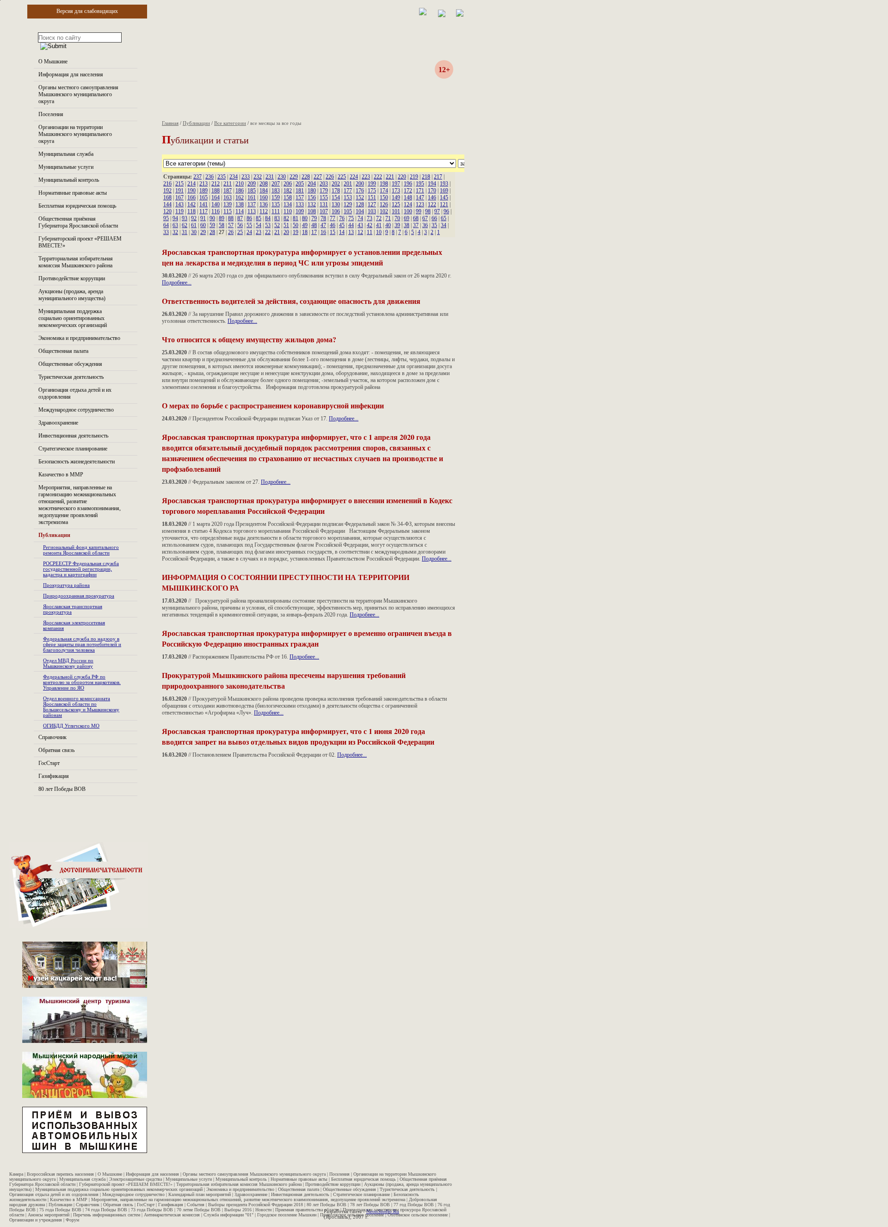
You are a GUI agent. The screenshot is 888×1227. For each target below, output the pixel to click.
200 (360, 183)
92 (194, 218)
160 (263, 197)
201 (348, 183)
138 (239, 204)
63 (175, 225)
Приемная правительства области (307, 1209)
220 (402, 176)
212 (215, 183)
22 (268, 232)
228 (306, 176)
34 (443, 225)
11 (369, 232)
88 (231, 218)
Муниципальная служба (65, 154)
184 (263, 190)
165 (203, 197)
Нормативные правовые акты (72, 193)
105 (348, 211)
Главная (170, 123)
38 (406, 225)
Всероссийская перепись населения (60, 1174)
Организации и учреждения (35, 1219)
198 (384, 183)
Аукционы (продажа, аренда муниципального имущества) (71, 295)
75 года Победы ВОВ (60, 1209)
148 (408, 197)
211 (227, 183)
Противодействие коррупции (71, 278)
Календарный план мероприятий (199, 1194)
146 (432, 197)
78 (323, 218)
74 (360, 218)
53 (268, 225)
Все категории (230, 123)
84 (268, 218)
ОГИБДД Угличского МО (71, 725)
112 (263, 211)
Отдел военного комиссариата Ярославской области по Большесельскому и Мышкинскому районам (81, 707)
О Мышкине (53, 61)
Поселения (50, 114)
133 (300, 204)
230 (282, 176)
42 (369, 225)
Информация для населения (70, 74)
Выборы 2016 (238, 1209)
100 (408, 211)
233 (245, 176)
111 (275, 211)
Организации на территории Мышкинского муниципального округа (75, 134)
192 (167, 190)
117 (203, 211)
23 (258, 232)
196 (408, 183)
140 (215, 204)
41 (379, 225)
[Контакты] (441, 15)
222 (378, 176)
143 (179, 204)
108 (312, 211)
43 (360, 225)
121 (444, 204)
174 (384, 190)
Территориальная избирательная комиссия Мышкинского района (75, 262)
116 (215, 211)
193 (444, 183)
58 (221, 225)
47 (323, 225)
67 (425, 218)
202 (336, 183)
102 (384, 211)
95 (166, 218)
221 (390, 176)
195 (420, 183)
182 (288, 190)
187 (227, 190)
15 (332, 232)
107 (324, 211)
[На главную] (422, 13)
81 (295, 218)
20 (286, 232)
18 (305, 232)
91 (203, 218)
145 (444, 197)
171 (420, 190)
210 (239, 183)
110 (288, 211)
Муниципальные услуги (65, 167)
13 (351, 232)
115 (227, 211)
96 (446, 211)
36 (425, 225)
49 (305, 225)
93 (184, 218)
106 (336, 211)
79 (314, 218)
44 (351, 225)
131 (324, 204)
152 (360, 197)
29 (203, 232)
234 (233, 176)
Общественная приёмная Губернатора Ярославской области (78, 222)
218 (426, 176)
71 (388, 218)
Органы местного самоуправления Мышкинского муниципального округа (78, 94)
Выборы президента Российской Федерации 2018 (255, 1204)
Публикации (54, 535)
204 (312, 183)
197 (396, 183)
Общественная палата (63, 351)
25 (240, 232)
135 (275, 204)
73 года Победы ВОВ (152, 1209)
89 (221, 218)
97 (437, 211)
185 (251, 190)
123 (420, 204)
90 (212, 218)
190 (191, 190)
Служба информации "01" (228, 1214)
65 (443, 218)
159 (275, 197)
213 (203, 183)
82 (286, 218)
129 (348, 204)
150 (384, 197)
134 (288, 204)
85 (258, 218)
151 (372, 197)
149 (396, 197)
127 (372, 204)
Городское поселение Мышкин (286, 1214)
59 (212, 225)
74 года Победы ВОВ (106, 1209)
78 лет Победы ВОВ (370, 1204)
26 (231, 232)
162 (239, 197)
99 (418, 211)
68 (416, 218)
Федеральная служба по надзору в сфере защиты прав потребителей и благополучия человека (82, 644)
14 (342, 232)
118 (191, 211)
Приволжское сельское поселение (352, 1214)
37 (416, 225)
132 (312, 204)
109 (300, 211)
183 (275, 190)
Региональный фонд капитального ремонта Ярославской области (81, 549)
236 (209, 176)
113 (251, 211)
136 (263, 204)
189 (203, 190)
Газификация (53, 776)
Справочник (52, 737)
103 (372, 211)
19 (295, 232)
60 (203, 225)
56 (240, 225)
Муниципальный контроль (68, 180)
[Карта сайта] (459, 15)
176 (360, 190)
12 (360, 232)
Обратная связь (56, 750)
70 (397, 218)
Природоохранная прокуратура (78, 595)
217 (438, 176)
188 (215, 190)
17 (314, 232)
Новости (263, 1209)
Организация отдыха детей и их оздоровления (54, 1194)
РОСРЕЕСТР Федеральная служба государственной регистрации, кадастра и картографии (81, 569)
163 (227, 197)
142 (191, 204)
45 (342, 225)
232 (257, 176)
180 (312, 190)
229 (294, 176)
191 (179, 190)
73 (369, 218)
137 (251, 204)
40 (388, 225)
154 (336, 197)
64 (166, 225)
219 (414, 176)
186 (239, 190)
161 (251, 197)
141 (203, 204)
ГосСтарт (49, 763)
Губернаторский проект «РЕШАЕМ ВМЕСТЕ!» (126, 1184)
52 (277, 225)
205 (300, 183)
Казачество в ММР (60, 474)
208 (263, 183)
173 (396, 190)
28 (212, 232)
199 (372, 183)
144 (167, 204)
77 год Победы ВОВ (414, 1204)
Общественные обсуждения (70, 364)
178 (336, 190)
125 (396, 204)
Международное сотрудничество (76, 410)
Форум (72, 1219)
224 (354, 176)
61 (194, 225)
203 (324, 183)
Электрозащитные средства (135, 1179)
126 (384, 204)
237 (197, 176)
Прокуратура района (66, 585)
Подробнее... (176, 282)
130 (336, 204)
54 (258, 225)
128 (360, 204)
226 (330, 176)
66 (434, 218)
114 (239, 211)
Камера (16, 1174)
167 (179, 197)
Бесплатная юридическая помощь (77, 206)
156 (312, 197)
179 (324, 190)
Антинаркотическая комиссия (172, 1214)
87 (240, 218)
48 (314, 225)
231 (269, 176)
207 (275, 183)
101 (396, 211)
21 (277, 232)
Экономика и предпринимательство (79, 338)
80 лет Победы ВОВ (62, 789)
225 (342, 176)
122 (432, 204)
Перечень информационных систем (106, 1214)
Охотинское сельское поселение (418, 1214)
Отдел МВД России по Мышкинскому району (68, 663)
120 (167, 211)
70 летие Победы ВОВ (199, 1209)
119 (179, 211)
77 (332, 218)
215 (179, 183)
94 (175, 218)
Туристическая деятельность (71, 377)
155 (324, 197)
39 (397, 225)
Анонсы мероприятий (48, 1214)
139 (227, 204)
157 (300, 197)
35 (434, 225)
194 (432, 183)
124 (408, 204)
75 (351, 218)
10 (379, 232)
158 (288, 197)
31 (184, 232)
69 (406, 218)
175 (372, 190)
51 (286, 225)
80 (305, 218)
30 (194, 232)
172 (408, 190)
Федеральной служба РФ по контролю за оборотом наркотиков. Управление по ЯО (82, 682)
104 (360, 211)
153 (348, 197)
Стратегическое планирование (72, 448)
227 (318, 176)
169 (444, 190)
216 (167, 183)
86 (249, 218)
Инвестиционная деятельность (73, 435)
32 (175, 232)
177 (348, 190)
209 (251, 183)
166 (191, 197)
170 (432, 190)
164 (215, 197)
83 (277, 218)
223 (366, 176)
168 (167, 197)
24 (249, 232)
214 (191, 183)
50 (295, 225)
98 (428, 211)
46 (332, 225)
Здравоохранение (58, 422)
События (195, 1204)
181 (300, 190)
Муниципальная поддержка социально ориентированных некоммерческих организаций (72, 318)
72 (379, 218)
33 (166, 232)
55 (249, 225)
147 (420, 197)
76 (342, 218)
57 (231, 225)
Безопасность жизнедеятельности (76, 461)
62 (184, 225)
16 (323, 232)
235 (221, 176)
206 (288, 183)
